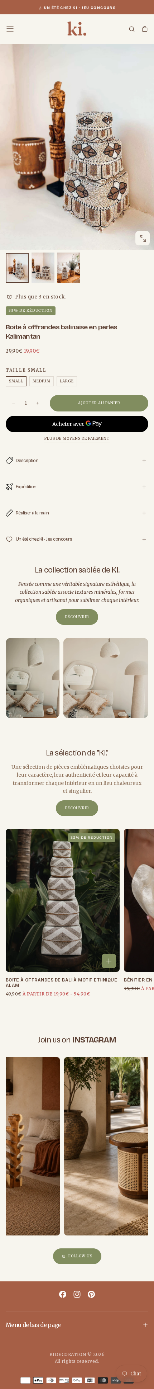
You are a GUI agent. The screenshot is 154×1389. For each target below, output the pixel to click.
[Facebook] (62, 1294)
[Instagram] (77, 1294)
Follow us (80, 1256)
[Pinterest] (91, 1294)
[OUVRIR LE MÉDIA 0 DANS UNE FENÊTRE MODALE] (142, 238)
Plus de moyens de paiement (77, 439)
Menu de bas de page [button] (33, 1324)
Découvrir (77, 617)
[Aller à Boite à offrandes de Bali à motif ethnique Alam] (63, 900)
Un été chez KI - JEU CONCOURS (80, 8)
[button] (10, 28)
